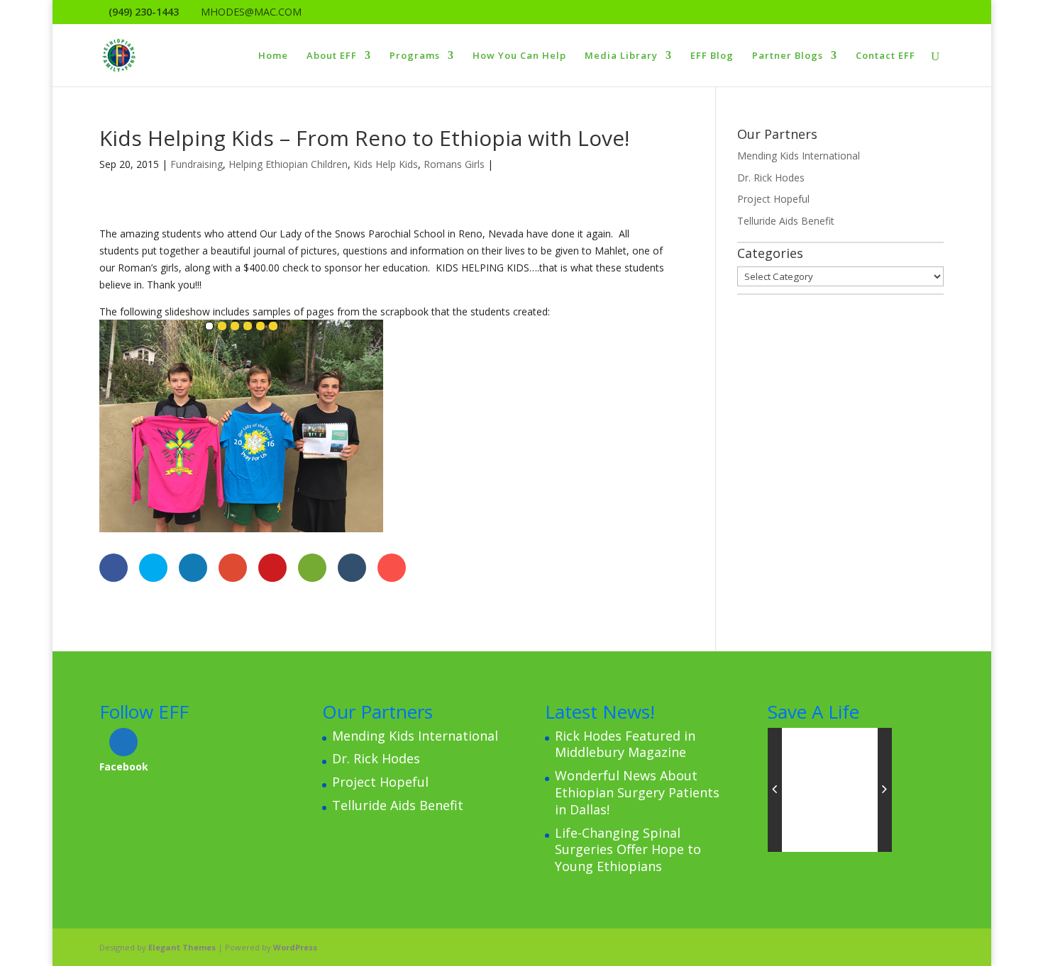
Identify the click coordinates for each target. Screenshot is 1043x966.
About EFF (332, 56)
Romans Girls (454, 164)
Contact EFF (885, 56)
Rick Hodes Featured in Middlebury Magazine (625, 744)
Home (273, 56)
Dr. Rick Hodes (771, 177)
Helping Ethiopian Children (288, 164)
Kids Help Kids (385, 164)
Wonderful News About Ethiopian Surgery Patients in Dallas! (637, 792)
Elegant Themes (182, 947)
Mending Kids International (798, 155)
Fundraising (196, 164)
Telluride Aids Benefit (785, 221)
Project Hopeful (773, 199)
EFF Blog (712, 56)
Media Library (621, 56)
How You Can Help (519, 56)
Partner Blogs (787, 56)
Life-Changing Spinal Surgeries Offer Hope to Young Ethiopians (628, 849)
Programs (415, 56)
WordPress (295, 947)
